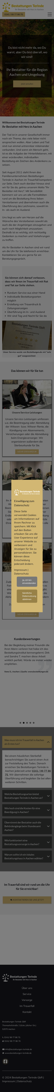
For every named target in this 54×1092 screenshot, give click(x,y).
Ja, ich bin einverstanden (29, 582)
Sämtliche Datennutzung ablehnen (29, 596)
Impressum (20, 569)
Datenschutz (21, 573)
